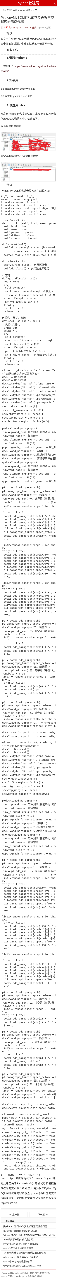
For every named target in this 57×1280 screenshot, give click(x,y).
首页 (15, 10)
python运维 (25, 10)
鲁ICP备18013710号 (40, 1273)
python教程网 (28, 3)
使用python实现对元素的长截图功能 (21, 1244)
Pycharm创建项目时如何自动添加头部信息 (24, 1252)
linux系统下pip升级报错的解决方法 (20, 1230)
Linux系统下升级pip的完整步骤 (18, 1239)
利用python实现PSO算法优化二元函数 (22, 1266)
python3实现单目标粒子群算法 (18, 1248)
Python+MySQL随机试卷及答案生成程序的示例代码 (29, 1235)
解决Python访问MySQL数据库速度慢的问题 (25, 1226)
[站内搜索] (54, 3)
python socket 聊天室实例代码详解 (20, 1257)
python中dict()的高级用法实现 (18, 1261)
